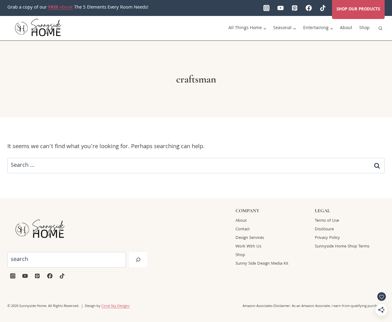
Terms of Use (327, 220)
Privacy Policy (327, 238)
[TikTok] (323, 8)
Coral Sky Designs (115, 306)
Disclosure (324, 229)
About (346, 28)
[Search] (138, 259)
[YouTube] (280, 8)
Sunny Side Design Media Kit (262, 263)
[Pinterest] (294, 8)
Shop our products (358, 9)
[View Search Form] (380, 28)
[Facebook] (309, 8)
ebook (60, 8)
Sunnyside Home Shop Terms (342, 246)
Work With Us (248, 246)
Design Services (250, 238)
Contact (243, 229)
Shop (364, 28)
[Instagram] (266, 8)
